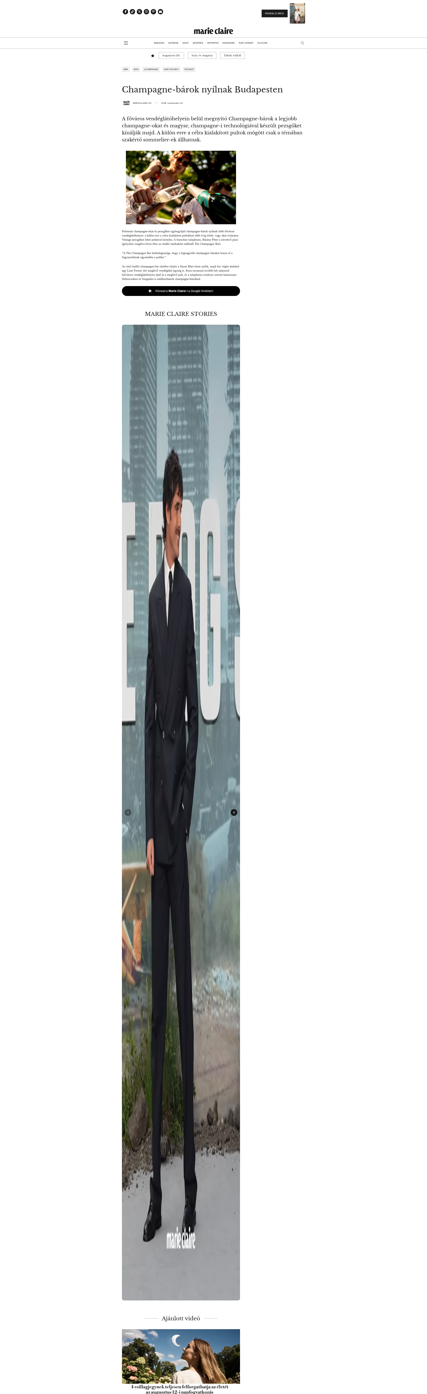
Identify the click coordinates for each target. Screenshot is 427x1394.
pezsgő (189, 69)
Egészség (229, 43)
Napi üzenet (246, 43)
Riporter (213, 43)
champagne (151, 69)
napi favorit (171, 69)
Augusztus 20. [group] (171, 55)
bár (126, 69)
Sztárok (173, 43)
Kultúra (263, 43)
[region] (181, 812)
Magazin (159, 43)
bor (136, 69)
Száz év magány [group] (202, 55)
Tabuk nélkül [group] (232, 55)
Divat (185, 43)
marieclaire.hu (142, 103)
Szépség (198, 43)
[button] (181, 812)
